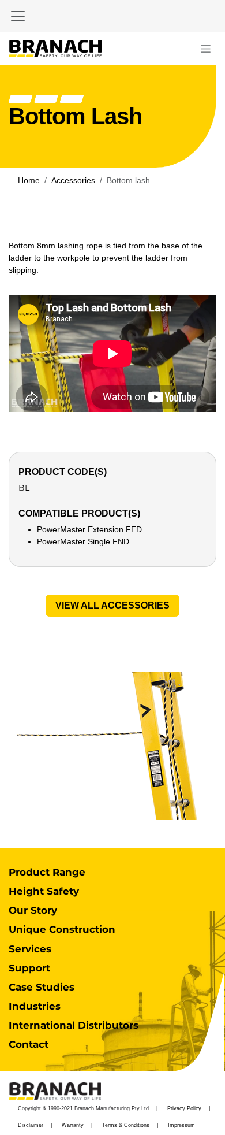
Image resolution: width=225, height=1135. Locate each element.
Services (30, 949)
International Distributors (73, 1025)
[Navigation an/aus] (205, 49)
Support (29, 968)
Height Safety (44, 891)
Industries (35, 1006)
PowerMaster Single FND (83, 541)
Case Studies (41, 987)
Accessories (73, 180)
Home (29, 180)
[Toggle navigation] (18, 16)
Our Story (33, 910)
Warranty (73, 1125)
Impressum (181, 1125)
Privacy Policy (184, 1108)
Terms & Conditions (125, 1125)
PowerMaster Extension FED (89, 529)
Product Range (47, 872)
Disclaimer (30, 1125)
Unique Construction (62, 929)
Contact (28, 1044)
